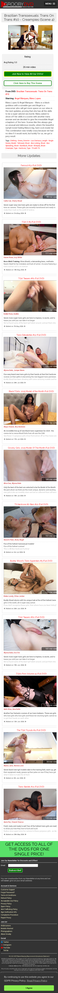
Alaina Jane (8, 766)
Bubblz (16, 314)
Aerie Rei (7, 822)
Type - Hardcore (20, 148)
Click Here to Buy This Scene (28, 83)
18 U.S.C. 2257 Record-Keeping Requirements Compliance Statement (29, 956)
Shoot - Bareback (20, 146)
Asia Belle (16, 709)
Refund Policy (6, 898)
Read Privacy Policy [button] (37, 981)
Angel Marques (21, 98)
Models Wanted (7, 928)
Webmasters (6, 926)
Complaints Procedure (9, 915)
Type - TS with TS (33, 148)
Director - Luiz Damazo (32, 141)
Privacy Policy (6, 904)
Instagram (7, 945)
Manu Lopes (35, 98)
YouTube (6, 948)
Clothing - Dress (16, 141)
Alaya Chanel (9, 427)
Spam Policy (5, 906)
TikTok (5, 950)
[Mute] (44, 47)
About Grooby (6, 934)
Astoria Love (19, 766)
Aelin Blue (8, 709)
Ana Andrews (20, 427)
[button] (30, 37)
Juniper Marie (19, 370)
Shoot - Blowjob (34, 146)
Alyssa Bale (8, 370)
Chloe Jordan (19, 596)
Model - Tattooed (17, 143)
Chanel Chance (18, 822)
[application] (30, 37)
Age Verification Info (9, 912)
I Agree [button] (29, 988)
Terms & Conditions (8, 895)
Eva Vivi (17, 653)
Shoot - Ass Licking (32, 143)
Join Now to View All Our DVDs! (27, 74)
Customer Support (8, 890)
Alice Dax (7, 483)
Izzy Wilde (18, 257)
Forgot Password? (8, 892)
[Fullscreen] (48, 47)
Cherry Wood (17, 201)
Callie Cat (7, 201)
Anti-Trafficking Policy (9, 909)
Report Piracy (6, 918)
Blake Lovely (8, 596)
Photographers (6, 931)
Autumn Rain (9, 540)
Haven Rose (8, 257)
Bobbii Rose (8, 314)
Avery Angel (19, 540)
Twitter (6, 942)
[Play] (12, 47)
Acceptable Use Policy (9, 901)
